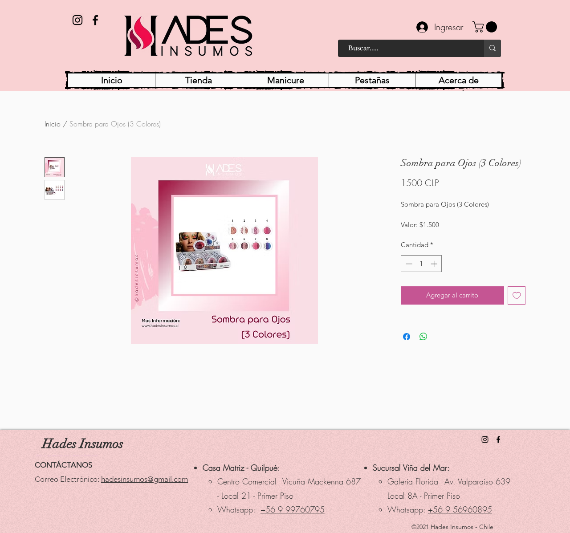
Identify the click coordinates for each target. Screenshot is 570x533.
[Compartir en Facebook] (406, 336)
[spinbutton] (421, 264)
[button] (486, 27)
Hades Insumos (82, 444)
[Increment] (435, 264)
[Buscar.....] (492, 48)
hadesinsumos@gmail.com (144, 479)
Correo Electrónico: (68, 479)
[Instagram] (77, 20)
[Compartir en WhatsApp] (423, 336)
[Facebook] (95, 20)
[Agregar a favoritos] (517, 295)
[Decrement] (408, 264)
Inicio (53, 124)
